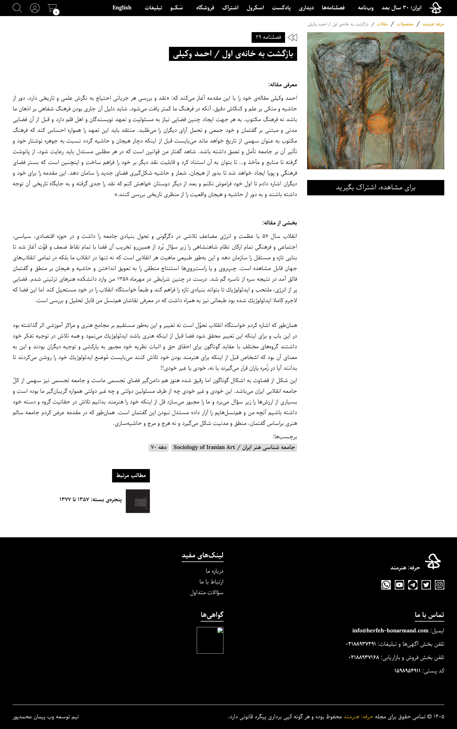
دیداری (306, 8)
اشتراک (230, 8)
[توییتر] (426, 584)
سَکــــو (176, 8)
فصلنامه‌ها (333, 8)
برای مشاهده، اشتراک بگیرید (376, 187)
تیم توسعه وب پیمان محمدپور (46, 717)
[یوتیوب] (399, 584)
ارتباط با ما (211, 581)
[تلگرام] (413, 584)
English (121, 8)
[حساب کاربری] (34, 8)
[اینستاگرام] (439, 584)
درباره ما (214, 571)
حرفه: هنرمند (433, 24)
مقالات (382, 24)
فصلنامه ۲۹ (268, 37)
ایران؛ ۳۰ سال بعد (402, 8)
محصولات (405, 24)
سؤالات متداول (206, 592)
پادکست (281, 8)
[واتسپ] (386, 584)
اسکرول (255, 8)
